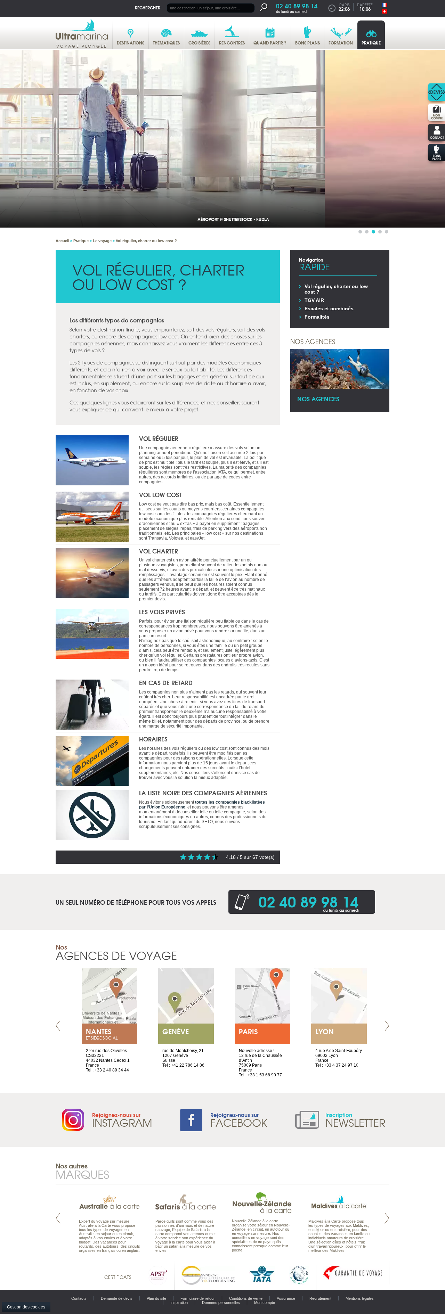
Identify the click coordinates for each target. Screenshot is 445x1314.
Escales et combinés (329, 308)
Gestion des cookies (26, 1307)
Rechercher (147, 7)
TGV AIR (314, 300)
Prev (58, 1025)
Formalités (317, 317)
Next (387, 1025)
